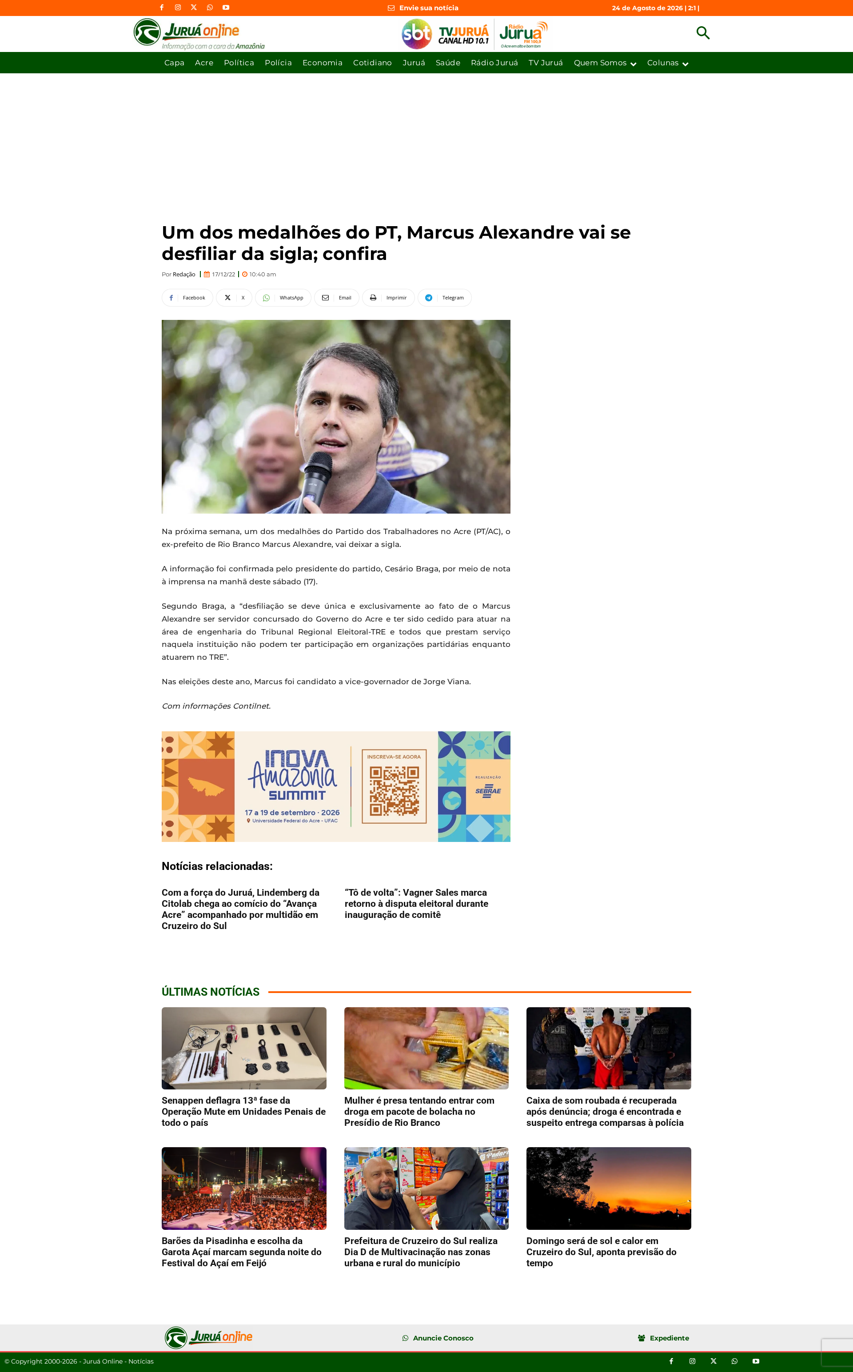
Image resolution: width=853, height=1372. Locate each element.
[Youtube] (226, 8)
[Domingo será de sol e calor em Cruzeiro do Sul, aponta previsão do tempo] (608, 1188)
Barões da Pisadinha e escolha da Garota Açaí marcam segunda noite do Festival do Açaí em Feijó (242, 1252)
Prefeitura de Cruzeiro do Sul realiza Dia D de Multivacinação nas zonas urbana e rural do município (421, 1252)
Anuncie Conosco (443, 1338)
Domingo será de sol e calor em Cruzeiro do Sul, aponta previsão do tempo (601, 1252)
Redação (184, 274)
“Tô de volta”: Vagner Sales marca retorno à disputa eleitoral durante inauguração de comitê (416, 903)
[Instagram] (178, 8)
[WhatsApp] (210, 8)
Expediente (669, 1338)
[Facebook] (162, 8)
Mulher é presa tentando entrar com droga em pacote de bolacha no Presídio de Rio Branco (419, 1111)
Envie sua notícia (428, 8)
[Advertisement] (426, 140)
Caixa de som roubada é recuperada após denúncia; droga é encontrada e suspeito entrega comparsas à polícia (605, 1111)
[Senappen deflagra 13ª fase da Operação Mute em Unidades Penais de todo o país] (244, 1048)
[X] (194, 8)
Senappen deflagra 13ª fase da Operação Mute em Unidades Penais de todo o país (244, 1111)
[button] (703, 34)
